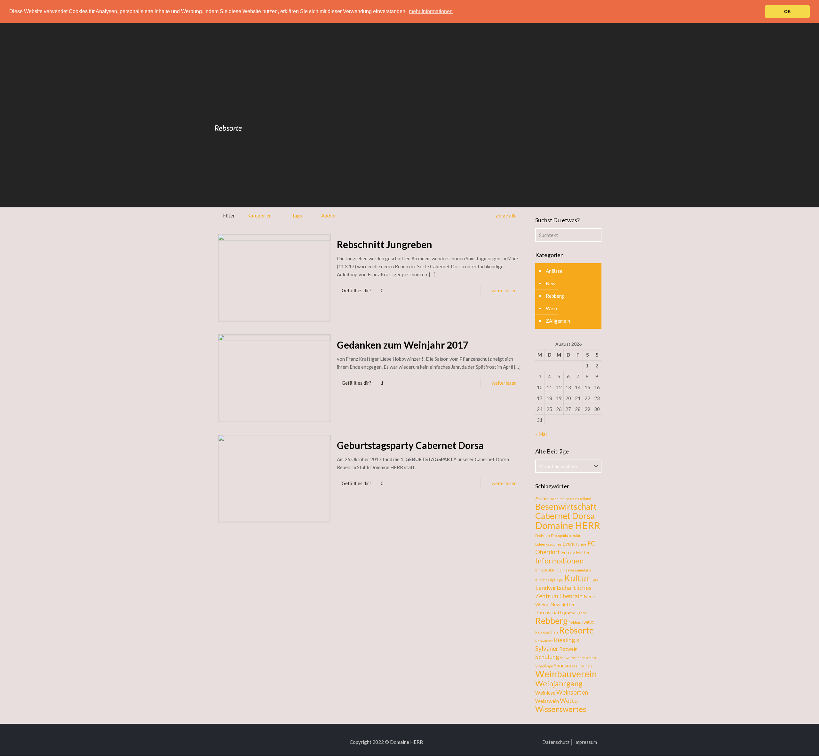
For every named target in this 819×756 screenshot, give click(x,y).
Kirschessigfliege (549, 580)
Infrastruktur (546, 570)
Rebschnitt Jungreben (384, 244)
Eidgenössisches (548, 544)
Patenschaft (548, 612)
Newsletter (562, 604)
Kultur (577, 577)
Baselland (583, 499)
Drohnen (542, 535)
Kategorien (259, 215)
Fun (565, 552)
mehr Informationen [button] (431, 11)
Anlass (542, 498)
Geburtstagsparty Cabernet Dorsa (410, 445)
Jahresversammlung (574, 570)
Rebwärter (544, 641)
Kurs (594, 580)
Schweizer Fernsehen (578, 658)
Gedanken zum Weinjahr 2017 (402, 344)
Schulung (547, 656)
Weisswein (547, 701)
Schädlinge (544, 666)
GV (572, 553)
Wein (551, 308)
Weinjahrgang (559, 683)
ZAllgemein (558, 321)
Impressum (585, 742)
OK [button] (787, 11)
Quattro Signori (574, 613)
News (552, 283)
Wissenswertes (560, 709)
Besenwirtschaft (566, 506)
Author (328, 215)
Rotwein (568, 649)
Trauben (585, 666)
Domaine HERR (567, 525)
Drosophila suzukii (565, 535)
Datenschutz (555, 742)
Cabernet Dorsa (565, 516)
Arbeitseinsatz (562, 499)
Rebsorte (576, 630)
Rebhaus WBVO (581, 622)
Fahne (581, 544)
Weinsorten (572, 692)
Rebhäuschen (546, 632)
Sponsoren (565, 665)
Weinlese (545, 693)
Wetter (570, 700)
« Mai (541, 434)
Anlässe (554, 271)
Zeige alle (506, 215)
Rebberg (555, 296)
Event (568, 544)
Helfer (583, 552)
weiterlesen (504, 290)
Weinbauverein (566, 673)
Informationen (559, 560)
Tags (297, 215)
